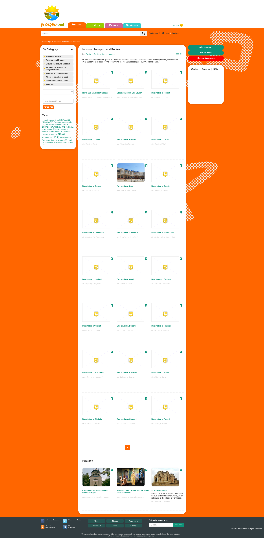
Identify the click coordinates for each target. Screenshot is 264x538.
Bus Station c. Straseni (161, 279)
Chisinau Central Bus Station (129, 93)
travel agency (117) (54, 135)
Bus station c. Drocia (160, 186)
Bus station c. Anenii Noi (127, 233)
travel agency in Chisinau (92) (55, 125)
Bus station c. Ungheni (92, 279)
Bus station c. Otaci (125, 279)
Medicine (49, 84)
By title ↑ (89, 54)
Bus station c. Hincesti (161, 326)
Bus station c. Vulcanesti (93, 372)
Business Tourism (53, 56)
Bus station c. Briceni (126, 326)
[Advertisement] (127, 11)
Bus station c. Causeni (126, 419)
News (115, 526)
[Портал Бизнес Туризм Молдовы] (52, 16)
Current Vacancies (206, 58)
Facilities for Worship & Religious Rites (56, 68)
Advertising (133, 521)
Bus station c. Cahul (91, 139)
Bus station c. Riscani (126, 139)
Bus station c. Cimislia (92, 419)
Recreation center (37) (54, 124)
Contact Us (96, 526)
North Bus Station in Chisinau (95, 93)
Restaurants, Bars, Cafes (57, 81)
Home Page (46, 42)
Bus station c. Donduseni (93, 233)
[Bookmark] (111, 72)
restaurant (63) (51, 142)
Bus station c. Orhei (160, 139)
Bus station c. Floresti (160, 93)
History (95, 25)
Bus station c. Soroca (91, 186)
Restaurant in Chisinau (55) (62, 131)
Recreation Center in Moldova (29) (55, 140)
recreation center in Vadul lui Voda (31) (56, 120)
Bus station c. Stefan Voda (162, 233)
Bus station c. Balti (125, 186)
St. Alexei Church (159, 491)
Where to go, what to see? (57, 77)
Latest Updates (108, 54)
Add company (206, 47)
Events (113, 25)
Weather (194, 69)
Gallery (133, 526)
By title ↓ (97, 54)
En (181, 25)
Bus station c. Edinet (160, 372)
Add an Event (206, 52)
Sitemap (115, 521)
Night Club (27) (47, 122)
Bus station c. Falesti (160, 419)
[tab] (58, 56)
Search (48, 107)
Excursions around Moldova (58, 64)
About (96, 521)
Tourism (77, 24)
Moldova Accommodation (57, 73)
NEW (215, 69)
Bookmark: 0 (154, 33)
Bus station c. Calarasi (127, 372)
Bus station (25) (66, 138)
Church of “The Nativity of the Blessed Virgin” (95, 492)
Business (132, 25)
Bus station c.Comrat (91, 326)
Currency (206, 69)
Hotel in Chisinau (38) (50, 134)
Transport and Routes (55, 60)
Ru (174, 25)
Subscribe (179, 525)
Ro (177, 25)
